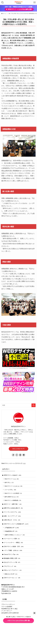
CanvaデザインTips (11, 554)
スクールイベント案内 (12, 538)
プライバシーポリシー (8, 604)
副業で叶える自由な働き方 (13, 508)
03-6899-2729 (7, 593)
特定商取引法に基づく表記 (9, 608)
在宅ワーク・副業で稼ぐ (12, 504)
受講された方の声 (11, 574)
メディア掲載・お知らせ (13, 550)
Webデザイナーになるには (13, 486)
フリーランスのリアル (12, 512)
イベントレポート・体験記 (13, 542)
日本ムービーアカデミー (12, 570)
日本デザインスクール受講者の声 (16, 524)
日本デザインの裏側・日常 (13, 546)
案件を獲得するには (11, 496)
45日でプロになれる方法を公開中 (18, 620)
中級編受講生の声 (11, 531)
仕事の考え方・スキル (12, 520)
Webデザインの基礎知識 (13, 500)
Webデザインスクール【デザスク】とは (13, 463)
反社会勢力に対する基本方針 (10, 613)
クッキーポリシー (6, 610)
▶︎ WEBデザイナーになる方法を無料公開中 (19, 9)
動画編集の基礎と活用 (12, 558)
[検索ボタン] (2, 2)
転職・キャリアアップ (12, 516)
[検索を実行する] (33, 405)
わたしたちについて (19, 448)
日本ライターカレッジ (12, 577)
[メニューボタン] (34, 2)
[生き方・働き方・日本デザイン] (18, 2)
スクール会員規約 (6, 606)
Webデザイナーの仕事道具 (13, 493)
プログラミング (10, 566)
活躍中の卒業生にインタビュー (15, 534)
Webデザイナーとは (12, 479)
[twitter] (13, 455)
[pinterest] (20, 455)
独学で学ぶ (9, 482)
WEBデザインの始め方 (12, 475)
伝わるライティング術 (12, 562)
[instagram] (16, 455)
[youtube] (23, 455)
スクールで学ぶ (10, 489)
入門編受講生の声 (12, 527)
